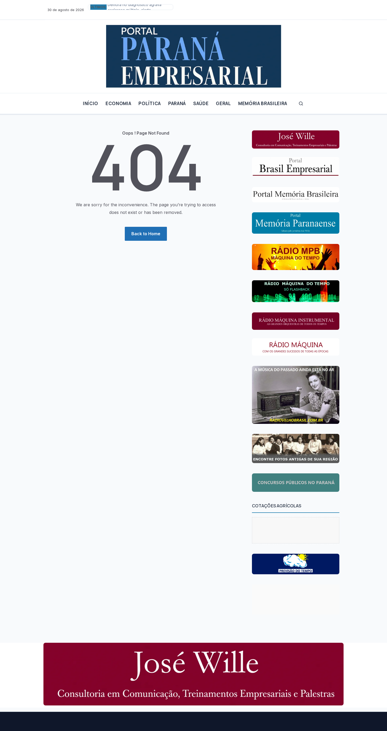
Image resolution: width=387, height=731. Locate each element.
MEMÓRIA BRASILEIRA (262, 103)
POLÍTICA (149, 103)
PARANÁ (177, 103)
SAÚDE (201, 103)
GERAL (223, 103)
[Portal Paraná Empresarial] (193, 54)
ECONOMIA (118, 103)
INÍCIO (90, 103)
